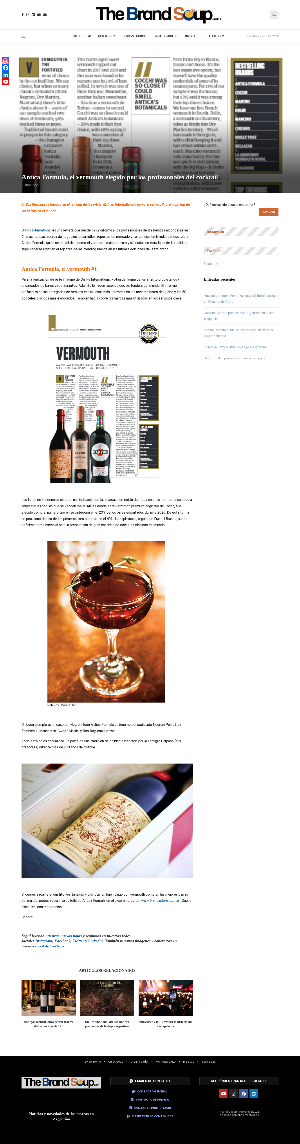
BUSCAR (269, 211)
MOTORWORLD (165, 36)
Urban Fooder (135, 36)
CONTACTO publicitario (152, 1108)
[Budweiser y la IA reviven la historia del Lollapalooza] (166, 998)
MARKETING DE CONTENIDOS (152, 1116)
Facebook (211, 264)
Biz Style (192, 36)
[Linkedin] (33, 14)
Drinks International (36, 230)
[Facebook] (23, 14)
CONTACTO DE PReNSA (152, 1099)
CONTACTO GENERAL (152, 1091)
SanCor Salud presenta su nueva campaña (234, 358)
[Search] (274, 15)
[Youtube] (39, 14)
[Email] (45, 14)
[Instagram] (27, 14)
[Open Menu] (23, 36)
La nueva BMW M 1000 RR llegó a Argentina (235, 347)
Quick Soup (106, 36)
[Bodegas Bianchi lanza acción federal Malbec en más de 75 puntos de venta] (49, 998)
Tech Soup (216, 36)
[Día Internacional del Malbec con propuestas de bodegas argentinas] (107, 998)
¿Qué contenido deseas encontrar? (229, 205)
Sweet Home (82, 36)
